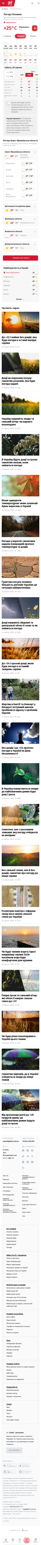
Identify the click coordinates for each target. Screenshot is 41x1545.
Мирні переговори (13, 1265)
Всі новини (11, 1229)
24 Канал (5, 9)
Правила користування (8, 1199)
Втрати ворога (11, 1277)
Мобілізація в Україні (16, 1285)
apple (25, 1466)
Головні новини (12, 1232)
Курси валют (11, 1320)
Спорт (9, 1404)
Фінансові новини (13, 1323)
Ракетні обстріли (12, 1258)
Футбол (9, 1410)
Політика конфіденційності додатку (28, 1177)
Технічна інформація (29, 1193)
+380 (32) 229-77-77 (16, 1507)
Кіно (8, 1340)
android (9, 1466)
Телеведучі (6, 1191)
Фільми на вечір (12, 1350)
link (23, 1150)
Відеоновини (11, 1241)
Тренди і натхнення (13, 1396)
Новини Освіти (12, 1364)
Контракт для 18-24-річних (16, 1297)
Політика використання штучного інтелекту (10, 1211)
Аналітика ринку (12, 1390)
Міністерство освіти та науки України (20, 1367)
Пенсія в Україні (12, 1333)
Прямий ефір (11, 1238)
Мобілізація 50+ (12, 1291)
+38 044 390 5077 (28, 1141)
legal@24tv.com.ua (29, 1509)
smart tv (9, 1472)
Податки (9, 1330)
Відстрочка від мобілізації (16, 1300)
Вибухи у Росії (11, 1274)
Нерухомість (12, 1387)
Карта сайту (26, 1212)
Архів (24, 1208)
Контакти (25, 1197)
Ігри (23, 1216)
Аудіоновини (11, 1244)
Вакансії (25, 1201)
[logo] (10, 3)
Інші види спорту (12, 1420)
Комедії (9, 1353)
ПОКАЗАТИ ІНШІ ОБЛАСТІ (21, 258)
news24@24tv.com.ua (11, 1141)
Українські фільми (13, 1347)
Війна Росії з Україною (16, 1255)
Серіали (9, 1356)
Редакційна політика (10, 1183)
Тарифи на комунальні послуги (18, 1326)
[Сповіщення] (32, 3)
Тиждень (20, 36)
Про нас (5, 1175)
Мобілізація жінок (13, 1294)
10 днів (33, 36)
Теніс (8, 1413)
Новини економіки (14, 1314)
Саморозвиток (11, 1376)
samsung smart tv (25, 1472)
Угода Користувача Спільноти (28, 1183)
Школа (9, 1370)
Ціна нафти (10, 1317)
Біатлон (9, 1417)
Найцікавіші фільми (14, 1343)
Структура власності (29, 1204)
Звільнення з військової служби (18, 1288)
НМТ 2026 (9, 1373)
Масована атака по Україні (16, 1271)
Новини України (12, 1235)
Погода (9, 1247)
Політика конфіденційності (9, 1204)
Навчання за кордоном (15, 1379)
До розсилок (14, 1450)
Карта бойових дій (13, 1261)
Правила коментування (27, 1188)
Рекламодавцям (8, 1195)
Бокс (8, 1407)
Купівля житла (11, 1393)
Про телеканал (8, 1187)
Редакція (6, 1179)
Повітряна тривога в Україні (17, 1268)
